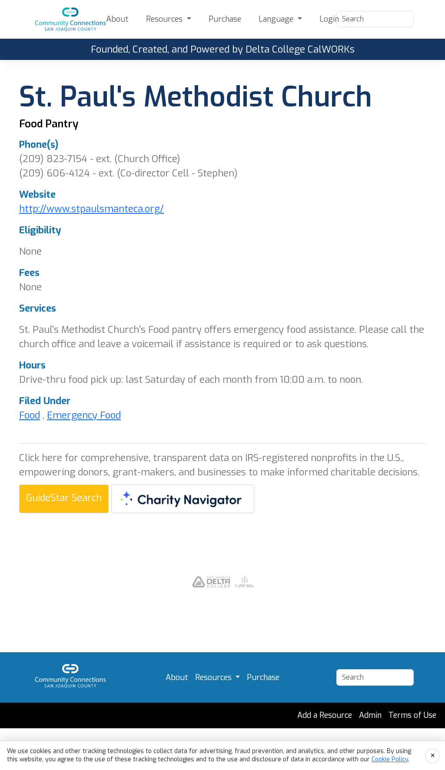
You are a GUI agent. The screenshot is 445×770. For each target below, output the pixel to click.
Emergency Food (84, 415)
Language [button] (277, 19)
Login (329, 19)
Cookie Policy (390, 759)
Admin (370, 715)
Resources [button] (165, 19)
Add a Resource (324, 715)
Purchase (225, 19)
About (117, 19)
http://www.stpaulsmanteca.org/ (91, 208)
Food (29, 415)
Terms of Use (412, 715)
